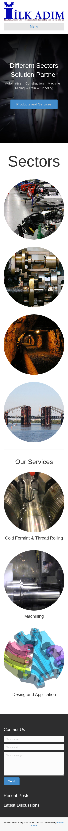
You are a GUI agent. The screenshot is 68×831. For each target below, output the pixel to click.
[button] (34, 104)
